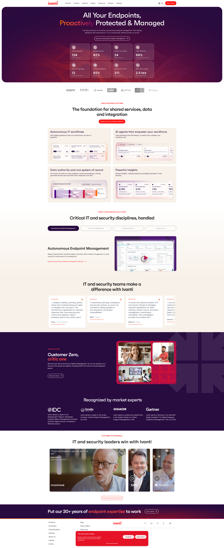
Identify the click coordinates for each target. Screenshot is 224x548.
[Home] (53, 3)
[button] (121, 453)
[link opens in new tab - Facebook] (163, 523)
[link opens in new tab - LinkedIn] (151, 523)
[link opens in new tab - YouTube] (170, 523)
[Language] (159, 3)
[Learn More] (82, 299)
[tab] (68, 3)
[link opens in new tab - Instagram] (158, 523)
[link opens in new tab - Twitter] (145, 523)
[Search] (162, 3)
